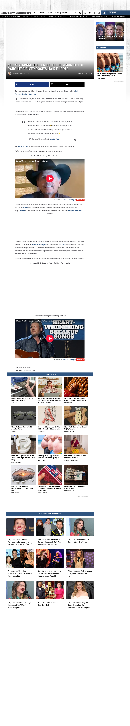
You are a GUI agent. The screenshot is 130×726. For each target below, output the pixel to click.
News (42, 13)
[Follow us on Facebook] (94, 12)
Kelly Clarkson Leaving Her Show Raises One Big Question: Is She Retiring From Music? (79, 605)
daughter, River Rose (29, 94)
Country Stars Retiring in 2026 (57, 17)
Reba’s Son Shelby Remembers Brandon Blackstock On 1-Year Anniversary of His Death (50, 542)
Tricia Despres (15, 73)
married (22, 211)
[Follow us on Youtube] (89, 12)
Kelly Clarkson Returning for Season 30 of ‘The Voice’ (78, 540)
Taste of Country (68, 200)
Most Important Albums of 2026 (18, 17)
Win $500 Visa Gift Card (38, 17)
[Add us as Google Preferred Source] (80, 12)
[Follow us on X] (99, 12)
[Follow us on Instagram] (85, 12)
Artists (49, 13)
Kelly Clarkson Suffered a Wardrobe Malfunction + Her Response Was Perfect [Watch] (20, 542)
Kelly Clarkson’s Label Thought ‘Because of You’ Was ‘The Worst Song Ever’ (19, 605)
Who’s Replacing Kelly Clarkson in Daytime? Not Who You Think (80, 573)
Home (35, 13)
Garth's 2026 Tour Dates (99, 17)
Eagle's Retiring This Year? (118, 17)
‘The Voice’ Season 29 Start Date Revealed (48, 603)
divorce (25, 208)
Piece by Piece (23, 146)
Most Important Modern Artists (79, 17)
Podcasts (65, 13)
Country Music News (29, 370)
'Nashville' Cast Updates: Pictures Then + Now (110, 37)
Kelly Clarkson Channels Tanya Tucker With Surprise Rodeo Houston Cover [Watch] (49, 573)
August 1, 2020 (54, 139)
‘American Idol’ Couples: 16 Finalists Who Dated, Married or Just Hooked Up (20, 573)
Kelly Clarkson (27, 367)
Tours (57, 13)
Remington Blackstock (74, 211)
